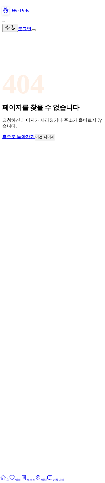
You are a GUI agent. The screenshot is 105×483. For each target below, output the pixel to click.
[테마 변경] (10, 28)
